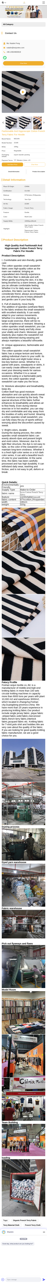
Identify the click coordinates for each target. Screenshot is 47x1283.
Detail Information (13, 171)
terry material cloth (11, 1225)
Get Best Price (12, 164)
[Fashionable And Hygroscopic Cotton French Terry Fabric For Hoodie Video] (23, 92)
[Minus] (44, 1232)
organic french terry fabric (24, 1220)
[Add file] (2, 1279)
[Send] (44, 1279)
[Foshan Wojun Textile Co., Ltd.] (24, 2)
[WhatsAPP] (5, 58)
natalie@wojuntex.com (15, 48)
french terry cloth (33, 1225)
